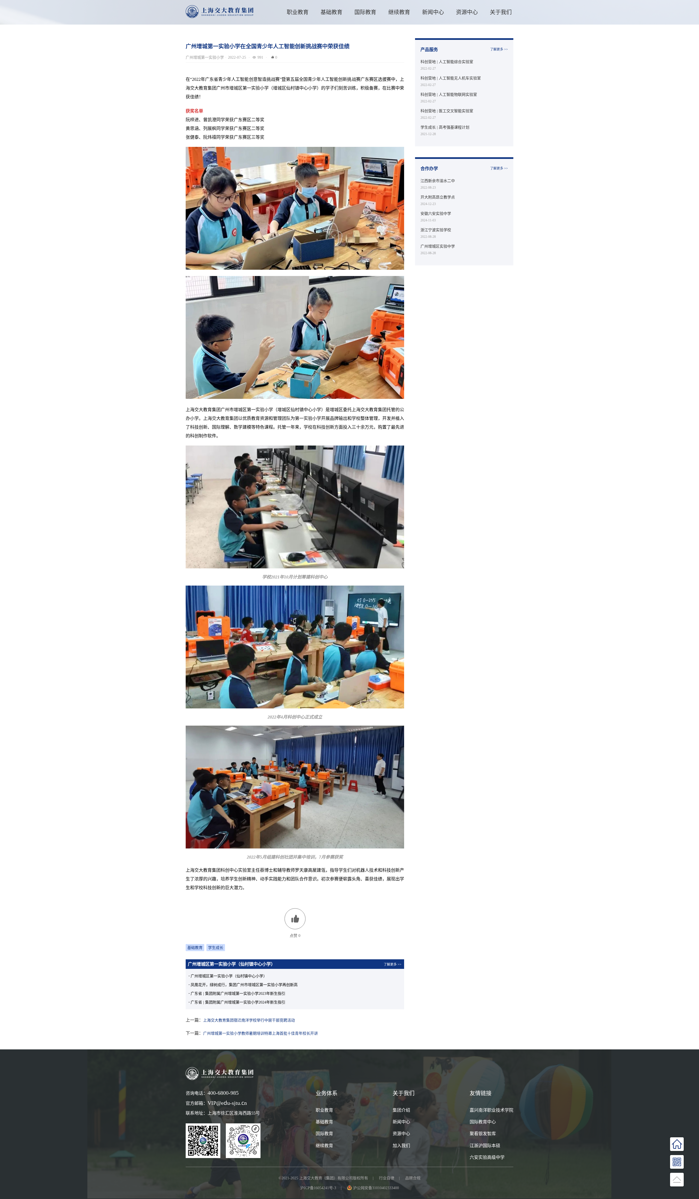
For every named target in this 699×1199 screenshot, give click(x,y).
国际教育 (324, 1133)
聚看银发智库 (483, 1133)
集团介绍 (401, 1110)
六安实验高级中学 (487, 1157)
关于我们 (501, 12)
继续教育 (324, 1145)
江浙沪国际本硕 (485, 1145)
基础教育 (331, 12)
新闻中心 (433, 12)
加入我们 (401, 1145)
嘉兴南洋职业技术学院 (491, 1110)
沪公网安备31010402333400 (376, 1188)
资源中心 (467, 12)
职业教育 (298, 12)
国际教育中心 (483, 1121)
